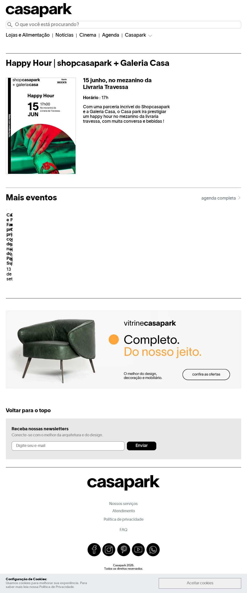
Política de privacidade (124, 519)
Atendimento (123, 511)
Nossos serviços (123, 504)
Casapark (135, 35)
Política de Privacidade (56, 587)
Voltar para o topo (28, 411)
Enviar (142, 446)
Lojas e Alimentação (28, 35)
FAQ (123, 530)
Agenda (110, 35)
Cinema (87, 35)
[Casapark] (39, 16)
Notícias (64, 35)
